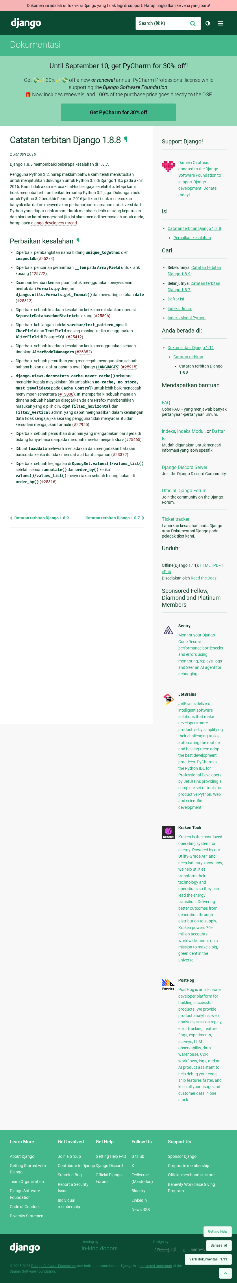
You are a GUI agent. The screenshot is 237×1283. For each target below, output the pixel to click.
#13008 (66, 394)
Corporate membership (188, 1165)
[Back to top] (225, 1273)
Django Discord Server (184, 467)
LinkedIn (139, 1200)
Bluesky (138, 1190)
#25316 (48, 481)
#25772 (38, 273)
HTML (205, 565)
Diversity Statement (27, 1216)
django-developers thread (54, 223)
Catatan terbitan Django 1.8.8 (194, 228)
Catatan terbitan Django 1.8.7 (113, 518)
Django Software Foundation (53, 1266)
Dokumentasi (35, 44)
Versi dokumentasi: (208, 1259)
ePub (166, 571)
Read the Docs (203, 578)
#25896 (102, 315)
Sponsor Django (182, 1156)
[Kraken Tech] (168, 837)
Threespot (166, 1250)
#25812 (24, 300)
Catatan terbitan (188, 357)
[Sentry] (168, 634)
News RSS (141, 1209)
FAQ (166, 402)
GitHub (138, 1156)
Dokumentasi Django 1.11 (191, 347)
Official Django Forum (184, 490)
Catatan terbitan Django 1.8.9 (41, 518)
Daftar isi (176, 299)
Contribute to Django (76, 1165)
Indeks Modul (191, 431)
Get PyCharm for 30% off (118, 112)
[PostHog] (168, 989)
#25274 (46, 258)
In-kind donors (100, 1248)
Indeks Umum (180, 308)
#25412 (75, 337)
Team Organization (27, 1181)
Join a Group (69, 1156)
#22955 (81, 424)
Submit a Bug (70, 1175)
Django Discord (109, 1165)
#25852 (83, 352)
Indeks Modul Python (186, 317)
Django (26, 23)
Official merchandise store (191, 1175)
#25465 (133, 439)
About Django (22, 1156)
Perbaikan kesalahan (192, 237)
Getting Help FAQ (111, 1156)
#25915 (129, 367)
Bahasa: (219, 1245)
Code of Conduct (25, 1206)
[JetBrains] (168, 704)
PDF (217, 565)
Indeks (168, 431)
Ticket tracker (175, 519)
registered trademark (156, 1266)
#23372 (120, 454)
